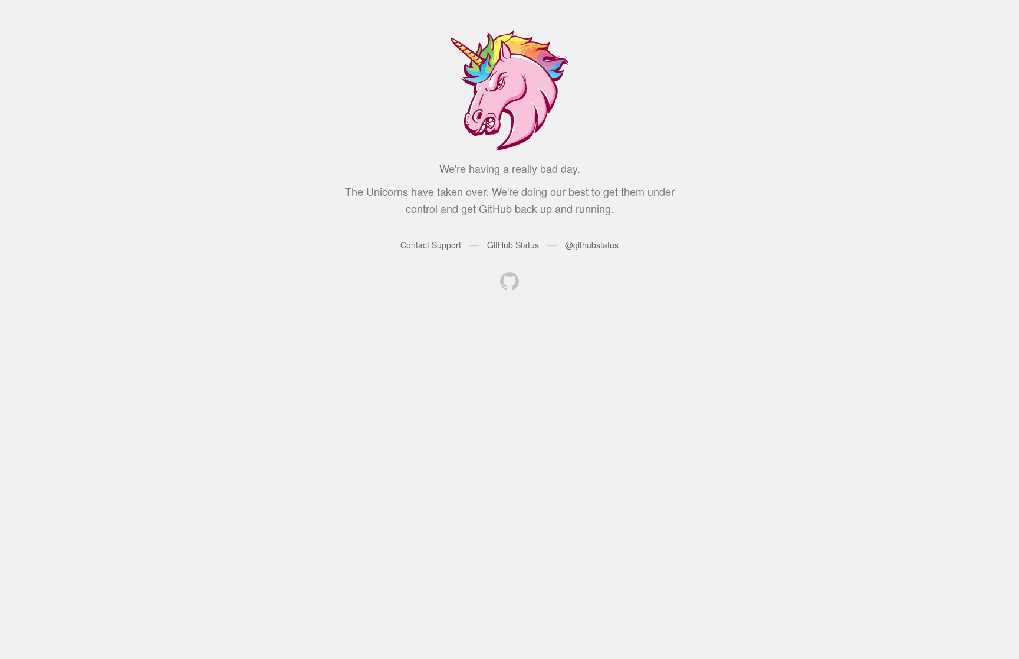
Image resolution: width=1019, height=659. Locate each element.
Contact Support (430, 245)
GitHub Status (513, 245)
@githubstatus (592, 245)
